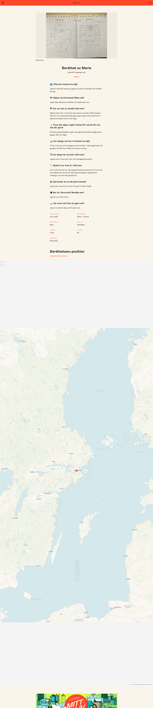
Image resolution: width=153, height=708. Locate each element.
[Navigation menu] (150, 3)
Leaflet (130, 684)
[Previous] (40, 35)
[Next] (113, 35)
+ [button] (2, 262)
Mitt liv (76, 3)
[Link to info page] (3, 3)
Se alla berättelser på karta (59, 256)
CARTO (151, 684)
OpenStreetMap (137, 684)
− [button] (2, 265)
